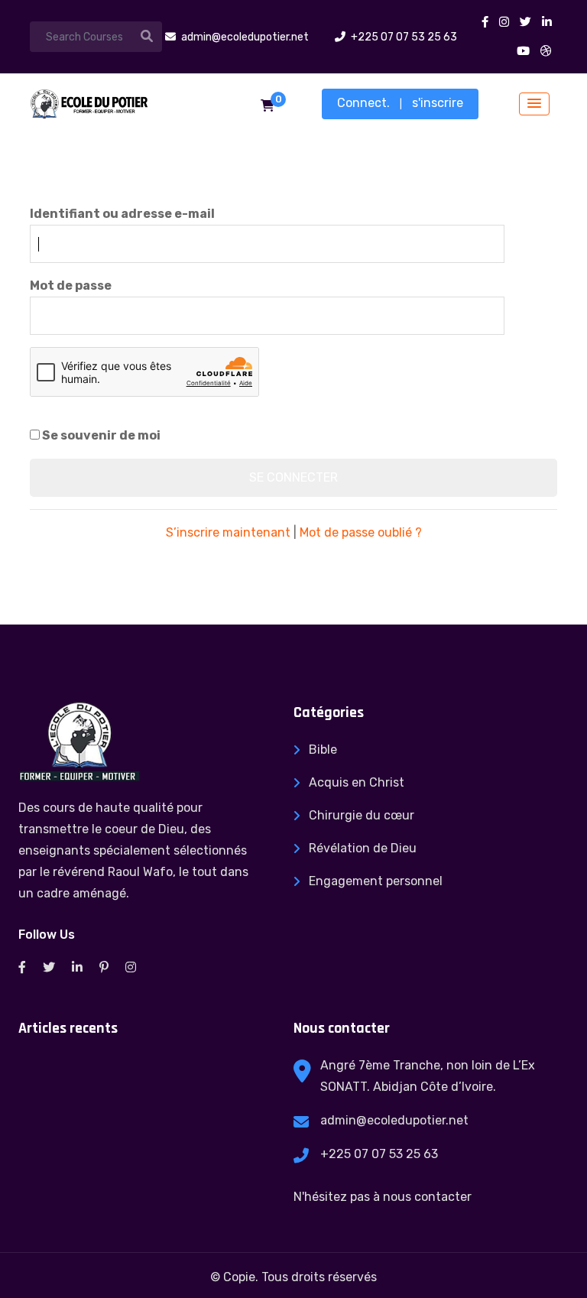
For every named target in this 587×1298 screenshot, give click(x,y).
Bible (323, 749)
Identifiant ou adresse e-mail (122, 213)
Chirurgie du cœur (361, 815)
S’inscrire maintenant (228, 532)
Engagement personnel (376, 881)
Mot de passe (71, 285)
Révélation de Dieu (363, 848)
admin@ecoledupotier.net (394, 1120)
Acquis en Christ (356, 782)
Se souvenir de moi (100, 435)
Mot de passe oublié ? (361, 532)
